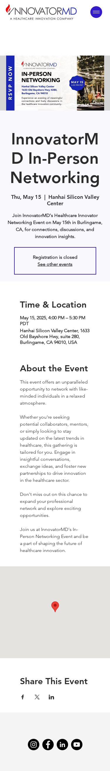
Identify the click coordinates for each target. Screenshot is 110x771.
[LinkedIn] (62, 744)
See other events (55, 264)
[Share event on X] (37, 697)
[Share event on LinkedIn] (51, 697)
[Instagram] (33, 744)
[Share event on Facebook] (23, 697)
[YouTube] (76, 744)
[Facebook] (48, 744)
